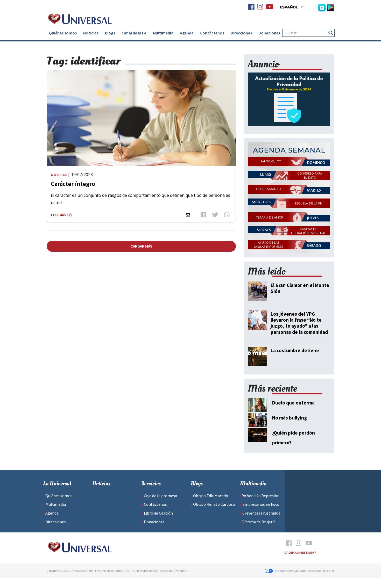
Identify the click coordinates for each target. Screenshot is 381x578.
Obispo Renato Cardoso (214, 504)
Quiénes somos (63, 32)
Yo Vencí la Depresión (260, 495)
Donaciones (269, 32)
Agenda (187, 32)
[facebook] (251, 7)
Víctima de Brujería (259, 521)
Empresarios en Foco (260, 504)
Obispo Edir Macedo (210, 495)
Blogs (110, 32)
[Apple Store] (322, 7)
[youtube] (269, 7)
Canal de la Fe (134, 32)
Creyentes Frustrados (261, 513)
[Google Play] (330, 7)
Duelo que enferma (293, 403)
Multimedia (163, 32)
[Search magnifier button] (330, 33)
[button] (291, 7)
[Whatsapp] (227, 215)
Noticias (90, 32)
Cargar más (141, 246)
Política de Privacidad (173, 571)
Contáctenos (212, 32)
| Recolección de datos (319, 571)
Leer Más (58, 215)
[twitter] (215, 215)
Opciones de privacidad (289, 571)
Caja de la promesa (160, 495)
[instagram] (260, 7)
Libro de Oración (158, 513)
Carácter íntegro (73, 184)
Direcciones (241, 32)
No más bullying (289, 418)
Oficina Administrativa (300, 552)
